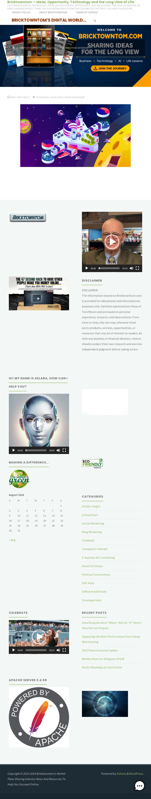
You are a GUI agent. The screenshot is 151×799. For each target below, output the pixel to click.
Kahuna (121, 773)
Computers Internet (31, 47)
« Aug (12, 540)
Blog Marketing (92, 532)
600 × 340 (16, 97)
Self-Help (88, 583)
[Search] (95, 21)
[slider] (109, 268)
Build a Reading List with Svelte (102, 667)
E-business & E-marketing (98, 557)
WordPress (136, 773)
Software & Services (94, 591)
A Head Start (90, 515)
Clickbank (88, 540)
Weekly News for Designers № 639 (103, 659)
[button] (112, 241)
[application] (112, 242)
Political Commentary (96, 574)
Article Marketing (93, 523)
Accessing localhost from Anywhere (68, 47)
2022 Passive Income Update (100, 650)
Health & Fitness (92, 566)
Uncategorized (91, 600)
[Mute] (131, 268)
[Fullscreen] (137, 268)
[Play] (87, 268)
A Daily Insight (91, 506)
